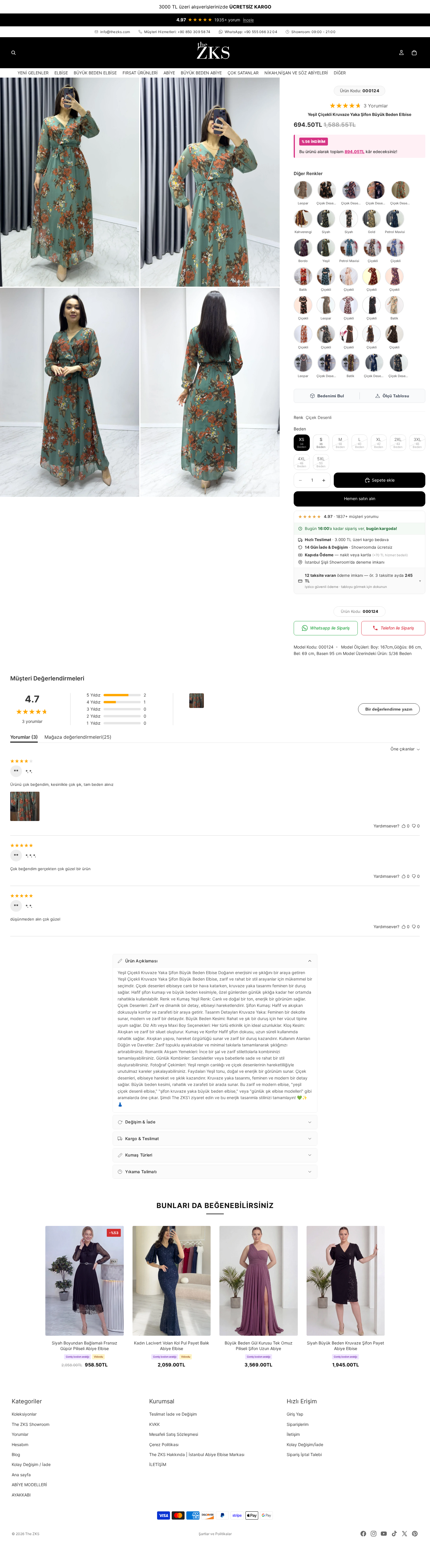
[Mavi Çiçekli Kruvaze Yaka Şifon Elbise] (395, 247)
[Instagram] (373, 1533)
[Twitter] (404, 1533)
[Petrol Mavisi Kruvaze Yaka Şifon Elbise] (349, 247)
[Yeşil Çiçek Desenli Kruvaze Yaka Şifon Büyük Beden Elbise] (400, 190)
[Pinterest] (414, 1533)
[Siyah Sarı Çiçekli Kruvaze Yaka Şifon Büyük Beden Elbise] (326, 362)
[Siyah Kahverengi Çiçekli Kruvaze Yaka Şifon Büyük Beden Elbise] (398, 362)
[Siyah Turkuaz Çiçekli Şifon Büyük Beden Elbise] (326, 276)
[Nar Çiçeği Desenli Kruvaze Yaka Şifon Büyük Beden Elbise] (351, 190)
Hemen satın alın (359, 498)
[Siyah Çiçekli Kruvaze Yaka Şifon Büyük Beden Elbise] (303, 305)
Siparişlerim (298, 1423)
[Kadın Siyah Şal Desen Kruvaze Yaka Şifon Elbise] (348, 334)
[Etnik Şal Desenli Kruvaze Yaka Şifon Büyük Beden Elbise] (326, 218)
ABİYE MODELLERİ (29, 1484)
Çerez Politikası (163, 1444)
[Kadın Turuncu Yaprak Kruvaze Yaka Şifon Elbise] (303, 334)
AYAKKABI (21, 1494)
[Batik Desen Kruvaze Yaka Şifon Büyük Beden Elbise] (350, 362)
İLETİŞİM (157, 1464)
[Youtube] (383, 1533)
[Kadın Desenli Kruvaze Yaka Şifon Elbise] (371, 334)
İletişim (293, 1434)
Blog (16, 1454)
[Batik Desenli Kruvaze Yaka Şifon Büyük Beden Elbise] (303, 218)
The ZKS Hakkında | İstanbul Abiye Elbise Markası (196, 1454)
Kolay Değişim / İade (31, 1464)
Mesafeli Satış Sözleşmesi (173, 1434)
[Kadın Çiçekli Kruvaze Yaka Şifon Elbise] (348, 305)
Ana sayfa (21, 1474)
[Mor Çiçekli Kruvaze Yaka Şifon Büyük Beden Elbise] (394, 276)
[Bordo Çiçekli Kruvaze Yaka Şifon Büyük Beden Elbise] (371, 276)
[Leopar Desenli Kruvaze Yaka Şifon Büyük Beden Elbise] (303, 362)
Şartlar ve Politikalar (215, 1534)
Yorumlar (20, 1434)
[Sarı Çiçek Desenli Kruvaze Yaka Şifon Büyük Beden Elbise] (326, 190)
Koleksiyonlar (24, 1414)
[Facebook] (363, 1533)
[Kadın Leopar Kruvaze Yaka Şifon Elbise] (326, 305)
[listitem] (340, 72)
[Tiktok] (394, 1533)
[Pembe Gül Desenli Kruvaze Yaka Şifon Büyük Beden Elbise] (348, 218)
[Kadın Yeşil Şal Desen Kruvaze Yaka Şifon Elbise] (326, 247)
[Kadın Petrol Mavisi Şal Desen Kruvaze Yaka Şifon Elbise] (395, 218)
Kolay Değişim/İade (305, 1444)
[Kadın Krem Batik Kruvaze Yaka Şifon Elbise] (394, 305)
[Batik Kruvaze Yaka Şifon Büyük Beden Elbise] (303, 276)
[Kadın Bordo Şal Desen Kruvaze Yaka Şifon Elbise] (303, 247)
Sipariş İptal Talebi (304, 1454)
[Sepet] (414, 52)
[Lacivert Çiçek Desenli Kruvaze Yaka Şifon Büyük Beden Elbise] (376, 190)
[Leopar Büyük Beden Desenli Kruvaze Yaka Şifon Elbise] (303, 190)
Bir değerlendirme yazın (388, 709)
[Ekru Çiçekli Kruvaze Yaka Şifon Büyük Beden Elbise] (348, 276)
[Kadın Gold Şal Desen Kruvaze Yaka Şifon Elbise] (371, 218)
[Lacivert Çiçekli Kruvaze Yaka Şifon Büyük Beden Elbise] (374, 362)
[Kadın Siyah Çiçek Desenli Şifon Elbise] (326, 334)
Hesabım (20, 1444)
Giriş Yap (295, 1414)
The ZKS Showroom (30, 1423)
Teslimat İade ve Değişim (173, 1414)
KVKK (154, 1423)
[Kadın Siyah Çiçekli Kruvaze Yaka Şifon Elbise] (371, 305)
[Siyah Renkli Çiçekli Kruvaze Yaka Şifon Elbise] (372, 247)
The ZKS (32, 1534)
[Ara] (13, 52)
